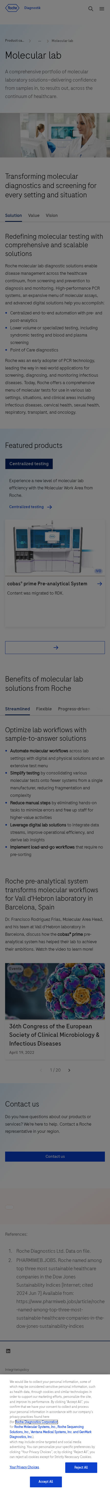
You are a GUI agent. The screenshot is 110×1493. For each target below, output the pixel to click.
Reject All (81, 1467)
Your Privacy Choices (24, 1467)
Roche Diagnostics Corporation (36, 1422)
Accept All (46, 1481)
